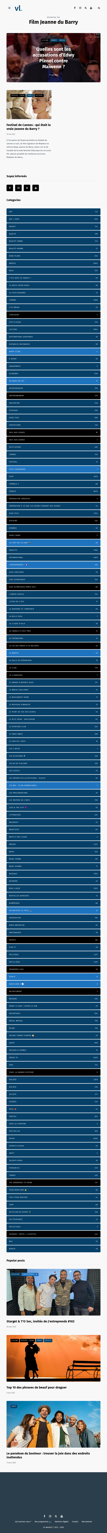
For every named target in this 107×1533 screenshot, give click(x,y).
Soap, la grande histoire (53, 1072)
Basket (53, 226)
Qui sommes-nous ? (23, 1521)
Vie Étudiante (53, 1219)
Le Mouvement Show (53, 697)
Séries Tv (53, 1058)
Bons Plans (53, 256)
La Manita (53, 653)
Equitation (53, 403)
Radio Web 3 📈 (53, 984)
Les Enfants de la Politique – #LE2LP (53, 778)
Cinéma (53, 300)
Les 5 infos (53, 749)
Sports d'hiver (53, 1146)
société (53, 1087)
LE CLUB (53, 668)
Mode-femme (53, 859)
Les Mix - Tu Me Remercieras (53, 785)
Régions (53, 999)
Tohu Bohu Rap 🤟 (53, 1190)
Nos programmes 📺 (43, 1521)
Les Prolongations (53, 793)
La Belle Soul (53, 616)
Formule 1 (53, 484)
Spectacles (53, 1131)
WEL (53, 1241)
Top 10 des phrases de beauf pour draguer (37, 1387)
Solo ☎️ (53, 1109)
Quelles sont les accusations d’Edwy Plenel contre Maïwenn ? (53, 57)
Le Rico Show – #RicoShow (53, 719)
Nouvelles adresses (53, 896)
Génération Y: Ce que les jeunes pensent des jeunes (53, 506)
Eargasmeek (53, 366)
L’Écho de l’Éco (53, 601)
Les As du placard (53, 763)
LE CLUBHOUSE (53, 675)
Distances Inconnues (53, 344)
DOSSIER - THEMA (18, 95)
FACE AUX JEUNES (53, 432)
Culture (53, 329)
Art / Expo (53, 219)
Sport (53, 1138)
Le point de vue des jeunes (53, 712)
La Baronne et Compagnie (53, 609)
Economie (53, 374)
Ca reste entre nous (53, 285)
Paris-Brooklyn (53, 925)
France (54, 40)
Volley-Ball (53, 1227)
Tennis (53, 1175)
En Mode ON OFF (53, 381)
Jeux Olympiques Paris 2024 (53, 587)
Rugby (53, 1028)
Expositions (53, 425)
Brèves (53, 263)
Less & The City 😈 (53, 807)
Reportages (53, 1013)
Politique (53, 955)
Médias (62, 40)
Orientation (53, 918)
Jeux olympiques (53, 579)
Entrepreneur (53, 388)
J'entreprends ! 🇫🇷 (53, 565)
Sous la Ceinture (53, 1124)
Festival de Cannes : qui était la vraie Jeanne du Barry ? (29, 127)
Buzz (53, 271)
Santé (53, 1043)
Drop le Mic (53, 352)
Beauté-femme (53, 241)
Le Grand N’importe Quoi (53, 682)
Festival (53, 462)
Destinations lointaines (53, 337)
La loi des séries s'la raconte (53, 646)
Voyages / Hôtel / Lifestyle (53, 1234)
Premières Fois (53, 969)
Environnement (53, 396)
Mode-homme (53, 866)
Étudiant (53, 410)
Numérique (53, 903)
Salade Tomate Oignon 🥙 (53, 1035)
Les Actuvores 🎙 (53, 756)
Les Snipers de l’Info (53, 800)
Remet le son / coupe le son (53, 1006)
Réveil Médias (53, 1021)
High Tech (53, 513)
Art (53, 212)
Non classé (53, 888)
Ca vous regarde (53, 293)
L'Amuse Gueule (53, 594)
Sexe (53, 1065)
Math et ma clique (53, 837)
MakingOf (53, 822)
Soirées (53, 1102)
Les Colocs (53, 771)
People (53, 940)
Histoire (39, 95)
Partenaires (53, 932)
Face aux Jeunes (53, 440)
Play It (53, 947)
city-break (53, 307)
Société (53, 1080)
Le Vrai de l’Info (53, 741)
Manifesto (53, 829)
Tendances (53, 1168)
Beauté (53, 234)
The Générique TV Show (53, 1182)
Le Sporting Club (53, 727)
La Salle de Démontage (53, 660)
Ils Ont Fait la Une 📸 (53, 543)
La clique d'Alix (53, 624)
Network (53, 881)
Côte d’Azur (53, 322)
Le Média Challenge (53, 690)
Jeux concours (53, 572)
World (53, 1249)
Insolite (53, 550)
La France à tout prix (53, 631)
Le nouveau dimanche (53, 705)
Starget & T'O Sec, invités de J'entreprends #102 (40, 1321)
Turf (53, 1205)
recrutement (53, 991)
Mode (53, 852)
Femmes (53, 454)
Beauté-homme (53, 248)
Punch (53, 977)
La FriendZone (53, 638)
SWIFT (53, 1153)
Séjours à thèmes (53, 1050)
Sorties (53, 1116)
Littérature (53, 815)
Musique (53, 874)
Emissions (15, 1274)
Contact (75, 1521)
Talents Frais (53, 1160)
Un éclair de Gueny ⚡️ (53, 1212)
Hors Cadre (53, 535)
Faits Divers (53, 447)
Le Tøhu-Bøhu (53, 734)
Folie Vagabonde (53, 469)
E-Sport (53, 359)
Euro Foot (53, 418)
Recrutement (87, 1521)
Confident (53, 315)
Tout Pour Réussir (53, 1197)
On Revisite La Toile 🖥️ (53, 910)
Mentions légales (61, 1521)
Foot (53, 476)
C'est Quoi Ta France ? (53, 278)
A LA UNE (45, 40)
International (53, 557)
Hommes (53, 528)
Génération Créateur (53, 499)
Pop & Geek (53, 962)
